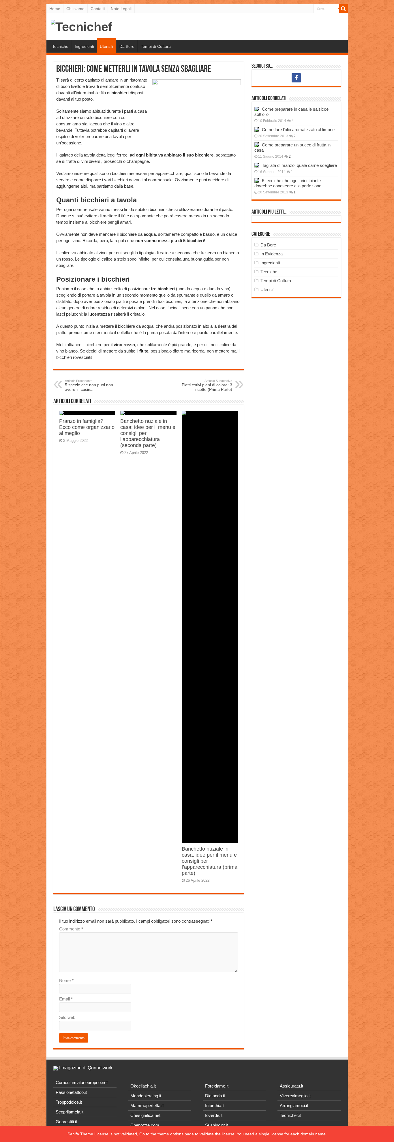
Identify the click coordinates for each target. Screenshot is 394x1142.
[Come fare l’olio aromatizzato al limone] (256, 129)
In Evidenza (271, 253)
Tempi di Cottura (156, 46)
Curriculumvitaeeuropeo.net (82, 1082)
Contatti (98, 8)
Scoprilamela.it (69, 1111)
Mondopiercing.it (145, 1095)
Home (54, 8)
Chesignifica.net (145, 1115)
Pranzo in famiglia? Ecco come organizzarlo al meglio (87, 427)
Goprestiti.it (66, 1121)
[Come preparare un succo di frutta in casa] (256, 144)
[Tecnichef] (81, 26)
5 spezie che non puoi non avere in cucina (89, 385)
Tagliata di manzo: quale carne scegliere (299, 165)
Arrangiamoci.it (294, 1105)
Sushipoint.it (216, 1125)
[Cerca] (343, 8)
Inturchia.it (214, 1105)
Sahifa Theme (80, 1134)
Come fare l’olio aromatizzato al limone (298, 129)
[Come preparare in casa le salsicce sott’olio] (256, 109)
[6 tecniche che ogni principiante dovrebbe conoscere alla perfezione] (256, 180)
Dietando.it (215, 1095)
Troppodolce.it (69, 1102)
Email (66, 998)
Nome (66, 980)
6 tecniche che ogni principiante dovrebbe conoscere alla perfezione (287, 183)
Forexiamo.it (216, 1085)
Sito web (67, 1017)
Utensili (106, 46)
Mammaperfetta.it (147, 1105)
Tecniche (60, 46)
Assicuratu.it (291, 1085)
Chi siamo (75, 8)
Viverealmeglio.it (295, 1095)
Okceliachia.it (143, 1085)
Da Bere (126, 46)
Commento (71, 928)
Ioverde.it (213, 1115)
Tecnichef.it (290, 1115)
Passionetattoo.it (71, 1092)
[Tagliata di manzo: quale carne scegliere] (256, 165)
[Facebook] (296, 77)
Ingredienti (84, 46)
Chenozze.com (144, 1125)
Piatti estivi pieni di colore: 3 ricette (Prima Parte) (207, 385)
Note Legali (121, 8)
